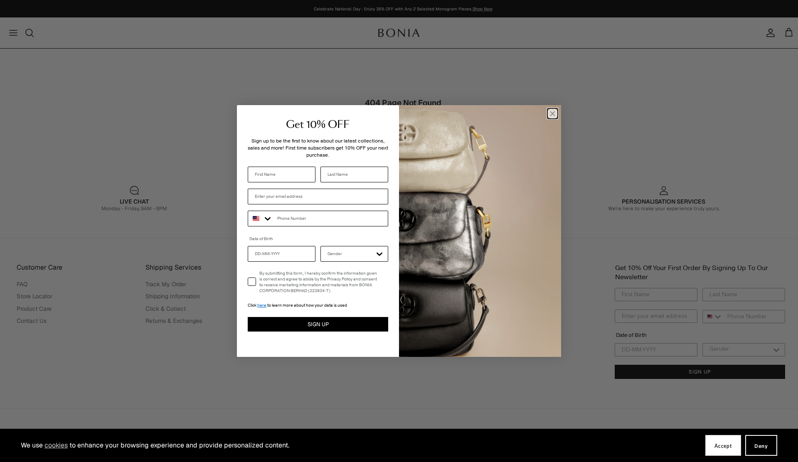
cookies (56, 445)
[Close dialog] (552, 113)
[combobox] (260, 218)
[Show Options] (379, 253)
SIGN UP (318, 324)
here (261, 305)
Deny (761, 446)
